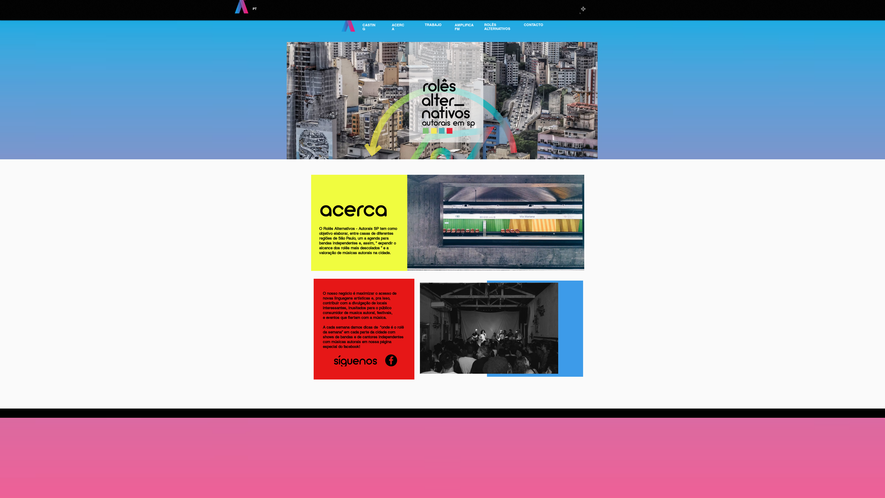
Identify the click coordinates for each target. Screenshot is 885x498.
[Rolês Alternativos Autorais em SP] (391, 360)
